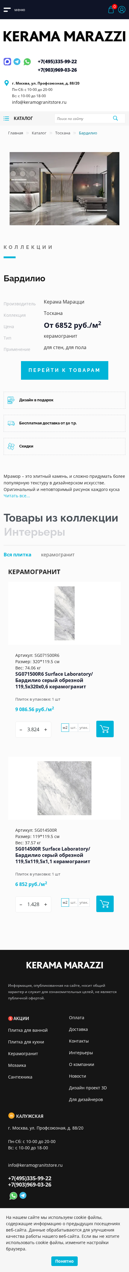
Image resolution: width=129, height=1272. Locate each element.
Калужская (29, 1116)
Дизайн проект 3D (88, 1088)
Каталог (39, 133)
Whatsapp (27, 65)
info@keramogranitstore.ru (39, 102)
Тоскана (62, 133)
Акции (21, 1018)
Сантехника (20, 1077)
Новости (77, 1076)
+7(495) (57, 61)
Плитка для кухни (26, 1042)
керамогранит (57, 554)
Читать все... (17, 495)
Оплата (76, 1017)
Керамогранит (23, 1053)
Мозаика (17, 1065)
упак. (84, 727)
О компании (81, 1064)
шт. (73, 727)
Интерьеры (34, 531)
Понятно (64, 1261)
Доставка (78, 1029)
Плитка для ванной (28, 1030)
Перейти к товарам (64, 370)
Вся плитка (18, 554)
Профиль (121, 9)
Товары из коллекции (61, 517)
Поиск (116, 118)
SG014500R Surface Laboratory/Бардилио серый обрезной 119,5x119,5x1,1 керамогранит (52, 855)
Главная (15, 133)
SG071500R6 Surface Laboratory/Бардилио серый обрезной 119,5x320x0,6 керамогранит (54, 680)
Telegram (18, 65)
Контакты (79, 1041)
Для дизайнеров (86, 1099)
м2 (65, 727)
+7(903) (57, 70)
